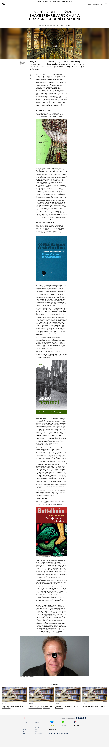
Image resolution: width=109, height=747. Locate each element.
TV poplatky (25, 725)
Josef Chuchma (22, 62)
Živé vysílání (25, 724)
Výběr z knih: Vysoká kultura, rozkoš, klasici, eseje (66, 707)
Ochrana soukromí (36, 741)
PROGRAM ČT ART (93, 4)
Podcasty (24, 729)
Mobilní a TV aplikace (27, 735)
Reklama (37, 724)
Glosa (54, 25)
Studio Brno (37, 725)
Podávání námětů (38, 733)
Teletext (24, 727)
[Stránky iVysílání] (80, 722)
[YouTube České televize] (81, 718)
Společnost (67, 25)
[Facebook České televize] (79, 718)
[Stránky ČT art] (64, 726)
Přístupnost (43, 741)
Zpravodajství (45, 1)
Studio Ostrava (38, 727)
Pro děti (63, 1)
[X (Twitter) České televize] (83, 718)
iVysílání (54, 1)
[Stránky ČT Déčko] (52, 726)
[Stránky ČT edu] (80, 725)
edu (67, 1)
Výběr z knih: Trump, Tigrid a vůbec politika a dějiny (12, 707)
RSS (85, 741)
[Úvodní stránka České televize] (29, 718)
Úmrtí (57, 25)
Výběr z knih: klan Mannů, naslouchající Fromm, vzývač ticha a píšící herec (40, 707)
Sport (51, 1)
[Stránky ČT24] (52, 722)
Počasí (24, 731)
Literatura (42, 25)
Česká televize (39, 1)
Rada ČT (37, 729)
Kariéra (36, 731)
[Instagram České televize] (76, 718)
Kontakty (37, 736)
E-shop (24, 733)
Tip (45, 25)
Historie (61, 25)
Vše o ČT (70, 1)
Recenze (49, 25)
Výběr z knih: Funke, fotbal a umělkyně (93, 706)
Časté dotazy (37, 735)
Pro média (37, 722)
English (30, 741)
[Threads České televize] (85, 718)
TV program (59, 1)
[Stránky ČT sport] (65, 722)
